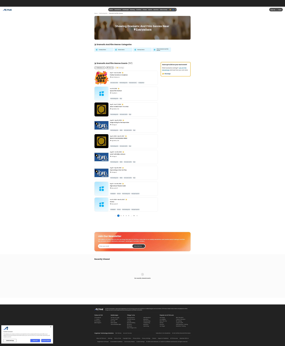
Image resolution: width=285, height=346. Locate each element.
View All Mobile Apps (116, 324)
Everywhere (144, 29)
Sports (150, 9)
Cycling (129, 321)
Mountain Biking (131, 322)
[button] (110, 67)
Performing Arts (103, 13)
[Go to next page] (137, 216)
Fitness (145, 9)
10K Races (129, 326)
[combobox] (99, 67)
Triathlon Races (131, 319)
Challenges (126, 9)
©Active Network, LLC (153, 341)
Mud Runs (145, 324)
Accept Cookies (46, 340)
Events (111, 9)
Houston (162, 324)
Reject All (35, 340)
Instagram (98, 322)
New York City (163, 321)
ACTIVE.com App (115, 317)
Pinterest (98, 321)
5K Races (129, 324)
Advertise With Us (184, 338)
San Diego (162, 317)
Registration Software (103, 341)
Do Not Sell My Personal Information (181, 333)
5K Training (179, 321)
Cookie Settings (10, 340)
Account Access (127, 333)
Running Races (131, 317)
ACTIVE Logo (97, 308)
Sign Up (273, 9)
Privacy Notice (136, 338)
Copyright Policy (127, 338)
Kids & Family (163, 9)
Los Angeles (163, 319)
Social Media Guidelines (116, 341)
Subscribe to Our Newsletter (163, 333)
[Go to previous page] (115, 216)
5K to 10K (113, 321)
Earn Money (118, 333)
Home (96, 13)
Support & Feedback (163, 338)
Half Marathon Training (182, 324)
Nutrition (156, 9)
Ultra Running (146, 321)
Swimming (146, 326)
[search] (176, 9)
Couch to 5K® (114, 319)
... (131, 215)
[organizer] (173, 9)
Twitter (98, 319)
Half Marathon (147, 317)
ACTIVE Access (174, 338)
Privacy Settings (146, 338)
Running (132, 9)
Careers (154, 338)
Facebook (98, 317)
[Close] (50, 326)
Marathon (145, 319)
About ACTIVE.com (101, 338)
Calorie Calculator (180, 319)
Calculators (117, 9)
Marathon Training (181, 326)
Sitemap (110, 338)
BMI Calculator (179, 317)
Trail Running (146, 322)
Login (279, 9)
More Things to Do (131, 328)
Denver (161, 322)
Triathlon (138, 9)
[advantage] (170, 9)
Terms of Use (117, 338)
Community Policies (129, 341)
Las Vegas (162, 326)
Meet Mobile (114, 322)
